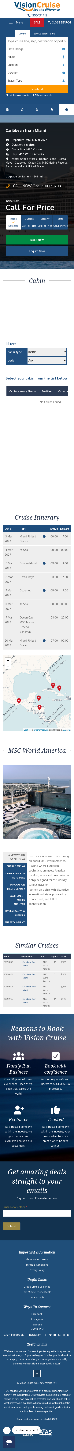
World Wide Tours (44, 33)
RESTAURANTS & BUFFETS (15, 913)
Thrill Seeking (15, 866)
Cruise (22, 33)
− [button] (8, 666)
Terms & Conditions (37, 1264)
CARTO (66, 729)
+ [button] (8, 660)
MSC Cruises (34, 149)
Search (35, 89)
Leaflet (27, 729)
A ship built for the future (15, 875)
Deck (11, 360)
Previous (10, 812)
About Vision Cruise (37, 1259)
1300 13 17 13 (39, 15)
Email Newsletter (15, 1207)
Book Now (37, 239)
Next (66, 812)
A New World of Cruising (16, 857)
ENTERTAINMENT (15, 922)
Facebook (37, 1313)
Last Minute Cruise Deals (37, 1291)
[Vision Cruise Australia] (37, 10)
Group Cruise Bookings (37, 1286)
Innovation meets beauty (16, 886)
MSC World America (31, 154)
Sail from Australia (19, 95)
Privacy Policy (37, 1269)
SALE (37, 22)
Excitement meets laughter (17, 899)
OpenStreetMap (41, 729)
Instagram (37, 1319)
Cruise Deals (37, 1297)
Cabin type (15, 352)
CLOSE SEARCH (61, 22)
